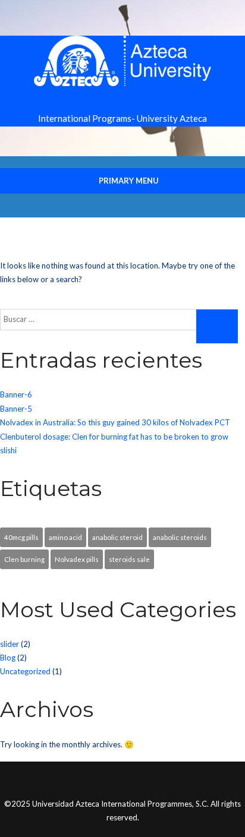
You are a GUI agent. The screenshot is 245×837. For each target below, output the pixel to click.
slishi (8, 450)
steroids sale (129, 559)
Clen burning (24, 559)
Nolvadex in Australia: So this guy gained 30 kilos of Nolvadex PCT (115, 422)
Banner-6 (16, 394)
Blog (7, 657)
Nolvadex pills (77, 559)
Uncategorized (25, 671)
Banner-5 (16, 408)
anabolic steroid (117, 537)
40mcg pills (21, 537)
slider (9, 644)
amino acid (65, 537)
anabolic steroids (180, 537)
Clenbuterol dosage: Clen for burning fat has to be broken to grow (114, 436)
